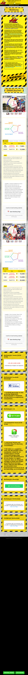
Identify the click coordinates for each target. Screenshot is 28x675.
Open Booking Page (15, 211)
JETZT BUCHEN (19, 672)
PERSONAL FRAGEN (9, 672)
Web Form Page (14, 506)
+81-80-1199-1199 (14, 363)
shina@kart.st (18, 3)
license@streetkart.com (10, 46)
